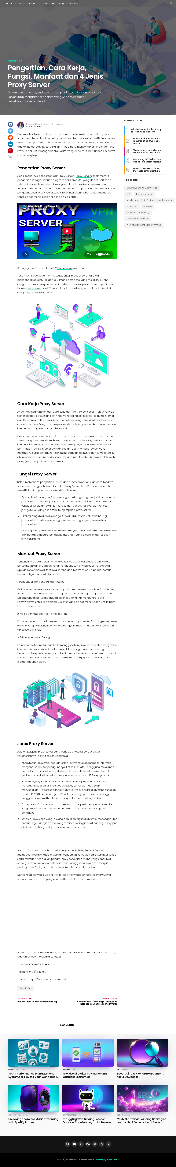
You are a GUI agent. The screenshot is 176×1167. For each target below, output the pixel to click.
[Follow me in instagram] (67, 1144)
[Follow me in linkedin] (81, 1144)
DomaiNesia (64, 268)
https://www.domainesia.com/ (47, 979)
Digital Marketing (144, 194)
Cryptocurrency (70, 1115)
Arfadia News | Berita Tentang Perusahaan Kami (150, 200)
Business (147, 206)
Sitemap (100, 1159)
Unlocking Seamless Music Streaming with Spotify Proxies (33, 1120)
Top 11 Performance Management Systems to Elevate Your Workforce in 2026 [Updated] (33, 1077)
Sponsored (132, 206)
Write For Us (113, 1159)
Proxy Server (83, 176)
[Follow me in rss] (108, 1144)
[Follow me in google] (102, 1144)
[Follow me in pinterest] (95, 1144)
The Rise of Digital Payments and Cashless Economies (85, 1075)
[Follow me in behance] (88, 1144)
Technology (13, 1115)
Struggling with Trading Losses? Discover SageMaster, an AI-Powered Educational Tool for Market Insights (87, 1122)
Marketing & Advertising (138, 212)
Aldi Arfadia (35, 126)
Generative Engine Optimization (142, 187)
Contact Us (72, 3)
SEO (128, 194)
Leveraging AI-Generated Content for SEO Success (140, 1075)
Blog (61, 3)
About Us (19, 3)
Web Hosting (15, 60)
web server (34, 288)
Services (31, 3)
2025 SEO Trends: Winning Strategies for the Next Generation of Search (141, 1120)
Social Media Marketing (138, 218)
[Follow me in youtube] (74, 1144)
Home (9, 3)
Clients (53, 3)
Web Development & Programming (144, 224)
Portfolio (42, 3)
